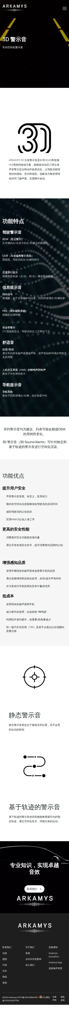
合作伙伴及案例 (33, 959)
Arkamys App (55, 962)
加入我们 (30, 964)
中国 (4, 964)
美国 (4, 982)
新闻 (28, 953)
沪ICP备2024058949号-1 (28, 997)
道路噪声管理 (55, 968)
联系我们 (6, 947)
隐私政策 (63, 998)
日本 (4, 970)
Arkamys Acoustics (54, 955)
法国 (4, 953)
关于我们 (30, 947)
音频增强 (53, 947)
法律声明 (54, 998)
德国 (4, 959)
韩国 (4, 976)
